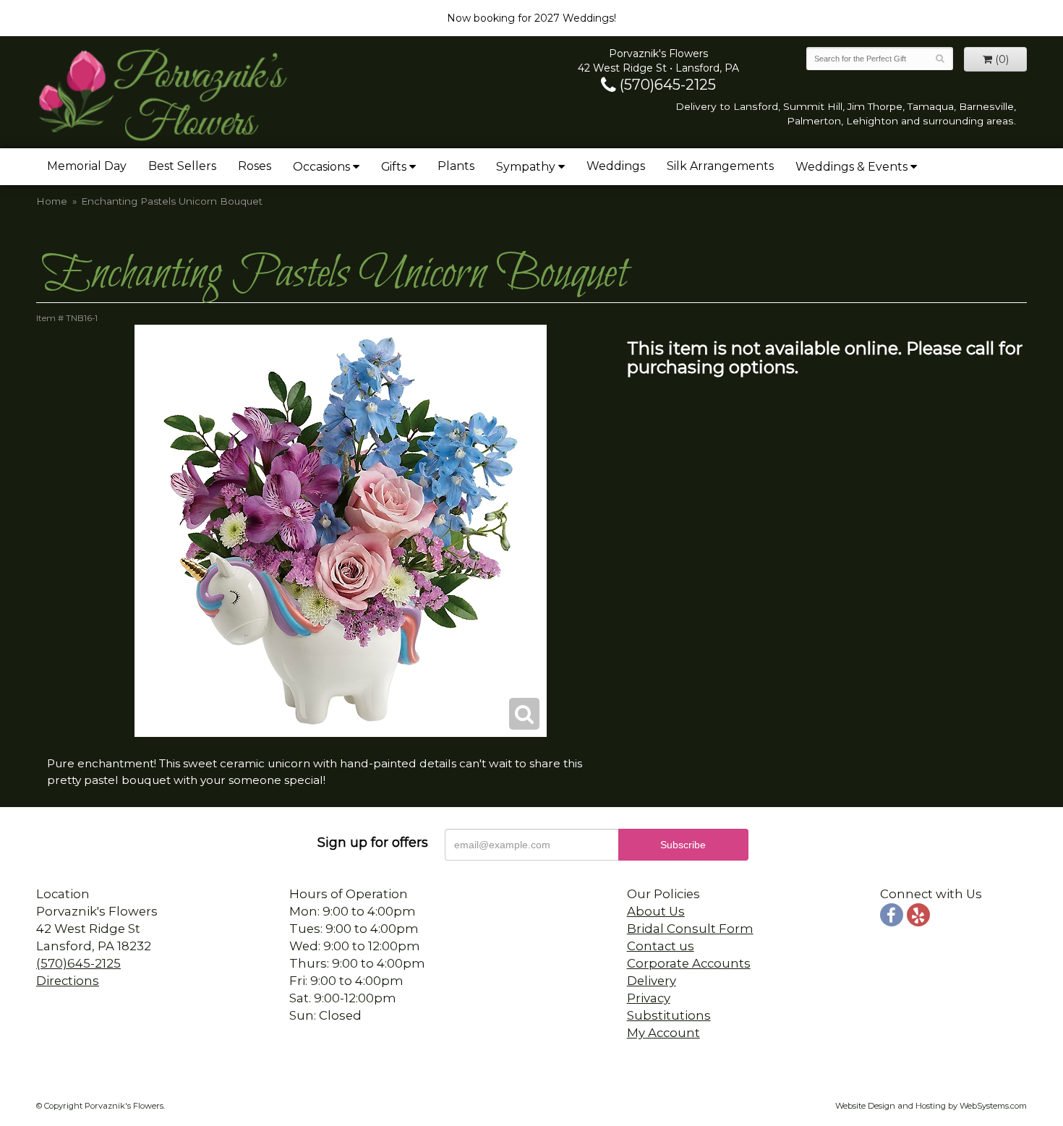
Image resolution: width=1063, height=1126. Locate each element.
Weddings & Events (851, 167)
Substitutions (669, 1015)
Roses (254, 166)
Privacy (648, 998)
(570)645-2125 (666, 84)
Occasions (321, 167)
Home (51, 201)
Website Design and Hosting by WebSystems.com (931, 1106)
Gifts (393, 167)
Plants (455, 166)
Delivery (651, 980)
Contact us (660, 946)
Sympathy (525, 167)
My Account (663, 1032)
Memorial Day (87, 166)
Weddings (615, 166)
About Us (656, 911)
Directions (67, 980)
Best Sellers (182, 166)
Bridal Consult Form (690, 928)
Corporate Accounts (689, 963)
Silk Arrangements (720, 166)
